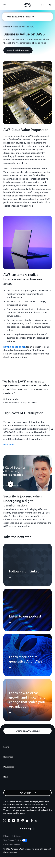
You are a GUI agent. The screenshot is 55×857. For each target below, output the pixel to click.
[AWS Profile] (50, 5)
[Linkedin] (13, 821)
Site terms (16, 836)
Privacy (6, 836)
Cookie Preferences (11, 844)
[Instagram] (18, 821)
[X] (4, 821)
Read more (8, 444)
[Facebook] (9, 821)
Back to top (25, 828)
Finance (6, 26)
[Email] (36, 821)
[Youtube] (27, 821)
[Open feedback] (51, 428)
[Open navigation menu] (4, 5)
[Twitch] (22, 821)
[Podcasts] (31, 821)
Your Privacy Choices (12, 840)
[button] (20, 16)
